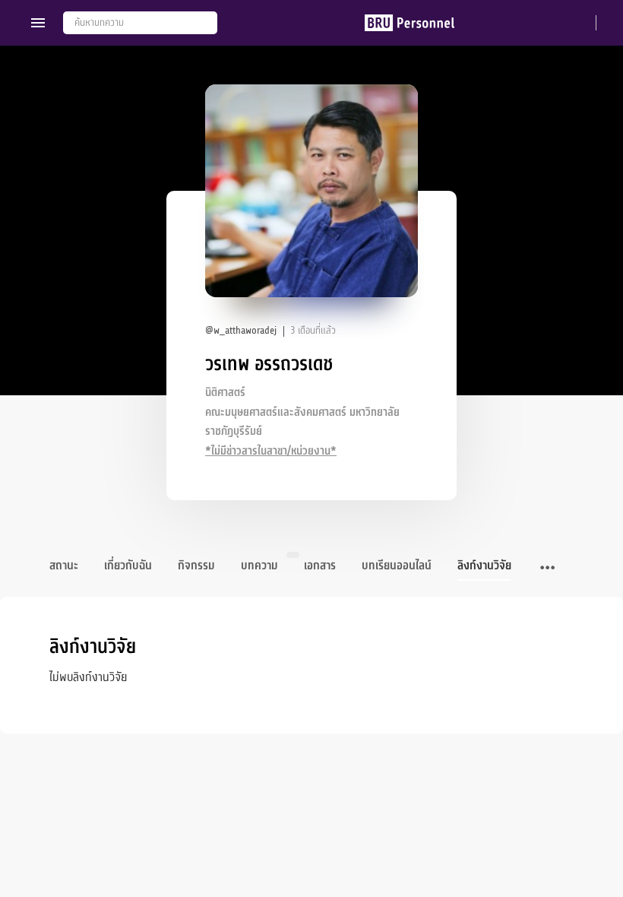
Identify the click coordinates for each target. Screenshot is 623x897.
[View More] (547, 568)
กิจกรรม (196, 565)
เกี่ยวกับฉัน (128, 565)
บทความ (259, 565)
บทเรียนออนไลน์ (397, 565)
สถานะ (63, 565)
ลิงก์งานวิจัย (484, 565)
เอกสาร (320, 565)
